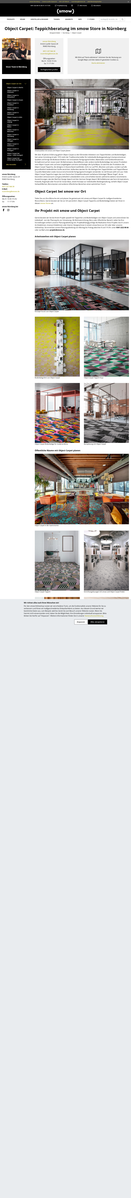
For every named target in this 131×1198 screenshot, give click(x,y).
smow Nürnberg (49, 41)
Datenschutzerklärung (94, 616)
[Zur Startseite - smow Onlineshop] (65, 11)
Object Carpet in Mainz (13, 126)
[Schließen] (128, 2)
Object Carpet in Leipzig (13, 121)
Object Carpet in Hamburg (13, 108)
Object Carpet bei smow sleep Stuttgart (14, 159)
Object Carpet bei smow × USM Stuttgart (15, 154)
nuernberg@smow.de (49, 54)
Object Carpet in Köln (14, 117)
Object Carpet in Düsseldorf (13, 96)
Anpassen (81, 622)
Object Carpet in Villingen (13, 140)
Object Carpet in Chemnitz (13, 91)
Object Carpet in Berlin (15, 87)
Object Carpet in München (13, 130)
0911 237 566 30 (49, 51)
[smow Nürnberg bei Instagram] (8, 210)
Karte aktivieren (98, 63)
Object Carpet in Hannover (13, 113)
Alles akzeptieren (97, 622)
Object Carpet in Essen (15, 100)
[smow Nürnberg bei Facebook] (3, 210)
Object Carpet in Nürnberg (13, 135)
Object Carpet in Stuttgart (13, 149)
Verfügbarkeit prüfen (49, 69)
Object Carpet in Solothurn (13, 145)
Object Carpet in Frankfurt (13, 104)
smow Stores (45, 203)
